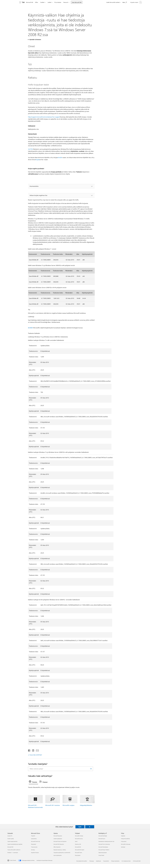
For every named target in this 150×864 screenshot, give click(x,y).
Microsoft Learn (102, 838)
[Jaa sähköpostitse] (36, 750)
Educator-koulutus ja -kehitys (60, 849)
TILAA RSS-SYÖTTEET (36, 755)
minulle (59, 157)
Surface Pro (9, 835)
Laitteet (49, 2)
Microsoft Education (58, 835)
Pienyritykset (77, 855)
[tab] (33, 782)
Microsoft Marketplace (103, 847)
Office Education (57, 847)
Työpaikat (123, 835)
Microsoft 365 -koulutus (52, 805)
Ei (89, 827)
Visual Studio (101, 855)
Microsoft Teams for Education (60, 841)
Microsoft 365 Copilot (79, 849)
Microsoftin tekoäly (79, 835)
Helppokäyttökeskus (86, 805)
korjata (37, 159)
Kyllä (80, 827)
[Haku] (91, 769)
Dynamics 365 (78, 844)
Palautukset (33, 844)
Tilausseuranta (34, 847)
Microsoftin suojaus (68, 805)
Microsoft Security (79, 838)
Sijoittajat (123, 847)
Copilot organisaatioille (12, 841)
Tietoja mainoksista (115, 861)
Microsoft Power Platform (104, 849)
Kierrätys (33, 849)
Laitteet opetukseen (58, 838)
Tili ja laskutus (57, 2)
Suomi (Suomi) (13, 860)
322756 (30, 149)
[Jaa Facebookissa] (29, 750)
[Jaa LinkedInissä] (32, 750)
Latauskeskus (34, 838)
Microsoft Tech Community (104, 844)
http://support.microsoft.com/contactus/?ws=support (44, 117)
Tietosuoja (91, 861)
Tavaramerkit (106, 861)
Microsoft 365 (29, 2)
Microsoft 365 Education (59, 844)
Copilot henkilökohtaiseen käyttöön (14, 844)
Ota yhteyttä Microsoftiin (81, 861)
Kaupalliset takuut (35, 852)
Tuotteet (42, 2)
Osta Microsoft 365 (77, 2)
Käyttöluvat (98, 861)
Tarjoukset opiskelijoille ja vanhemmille (62, 852)
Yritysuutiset (123, 841)
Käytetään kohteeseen (35, 39)
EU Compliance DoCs (126, 861)
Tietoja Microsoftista (125, 838)
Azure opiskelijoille (58, 855)
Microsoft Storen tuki (35, 841)
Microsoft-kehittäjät (103, 835)
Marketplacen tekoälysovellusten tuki (106, 841)
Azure (76, 841)
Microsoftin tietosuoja (125, 844)
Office (36, 2)
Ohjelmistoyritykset (103, 852)
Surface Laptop (10, 838)
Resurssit (65, 2)
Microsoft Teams (78, 852)
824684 (30, 328)
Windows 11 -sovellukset (12, 852)
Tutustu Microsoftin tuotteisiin (13, 849)
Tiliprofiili (33, 835)
